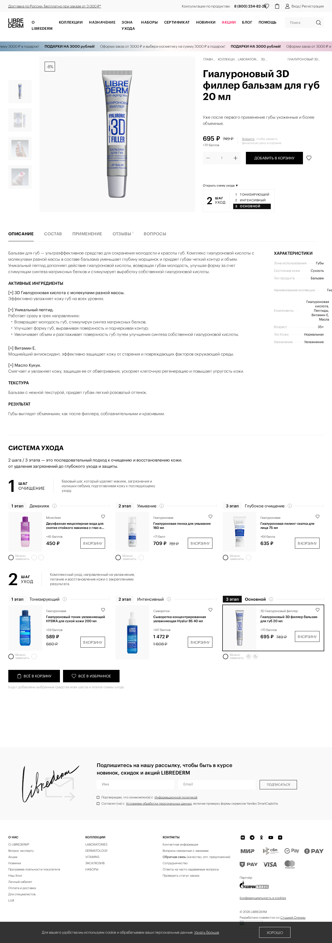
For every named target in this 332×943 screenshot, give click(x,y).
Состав (53, 233)
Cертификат (177, 22)
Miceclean (53, 518)
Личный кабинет (20, 882)
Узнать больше (206, 932)
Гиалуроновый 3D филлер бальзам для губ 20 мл (288, 619)
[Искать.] (318, 22)
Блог (247, 22)
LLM (11, 900)
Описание (21, 233)
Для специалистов (22, 894)
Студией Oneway (293, 917)
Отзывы (123, 233)
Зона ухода (128, 25)
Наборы (149, 22)
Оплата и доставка (22, 888)
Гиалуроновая (163, 518)
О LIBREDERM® (18, 844)
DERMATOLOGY (96, 851)
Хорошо (275, 932)
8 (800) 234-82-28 (250, 6)
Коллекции (71, 22)
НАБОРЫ (91, 869)
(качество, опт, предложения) (196, 857)
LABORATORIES (96, 844)
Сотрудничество (175, 863)
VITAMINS (92, 857)
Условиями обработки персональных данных (159, 803)
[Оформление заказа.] (277, 6)
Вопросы (155, 233)
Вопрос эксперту (21, 851)
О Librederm (42, 25)
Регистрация (313, 6)
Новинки (206, 22)
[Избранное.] (266, 6)
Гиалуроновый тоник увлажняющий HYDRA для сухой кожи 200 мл (75, 619)
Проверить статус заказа (181, 875)
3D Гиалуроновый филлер (279, 611)
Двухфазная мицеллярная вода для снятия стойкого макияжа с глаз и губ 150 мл (74, 526)
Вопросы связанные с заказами (186, 851)
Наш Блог (15, 875)
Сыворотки (161, 611)
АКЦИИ (229, 22)
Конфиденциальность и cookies (263, 898)
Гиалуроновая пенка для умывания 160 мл (182, 526)
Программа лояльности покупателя (34, 869)
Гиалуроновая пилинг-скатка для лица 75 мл (287, 526)
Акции (12, 857)
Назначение (102, 22)
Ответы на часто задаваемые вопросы (191, 869)
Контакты (171, 837)
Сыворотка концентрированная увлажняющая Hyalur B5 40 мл (179, 619)
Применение (87, 233)
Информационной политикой (176, 797)
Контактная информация (180, 844)
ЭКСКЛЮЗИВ (95, 863)
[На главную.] (15, 24)
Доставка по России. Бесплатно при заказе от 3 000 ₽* (54, 6)
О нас (13, 837)
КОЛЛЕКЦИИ (95, 837)
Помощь (267, 22)
